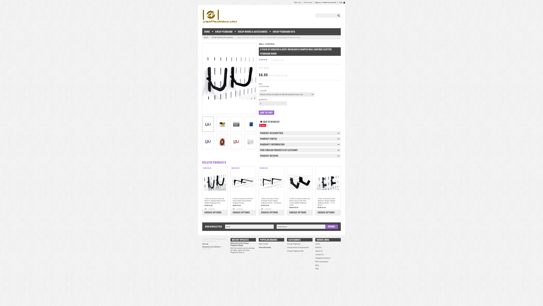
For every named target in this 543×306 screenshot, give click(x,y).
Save (264, 125)
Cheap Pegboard (224, 31)
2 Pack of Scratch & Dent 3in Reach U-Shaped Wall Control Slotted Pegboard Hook (214, 201)
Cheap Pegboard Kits (284, 31)
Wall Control (263, 244)
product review (277, 60)
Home (206, 37)
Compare (211, 209)
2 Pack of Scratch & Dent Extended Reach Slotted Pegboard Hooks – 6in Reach (271, 201)
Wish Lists (297, 2)
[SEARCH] (339, 15)
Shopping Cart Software (211, 247)
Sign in (317, 2)
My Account (308, 2)
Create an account (329, 2)
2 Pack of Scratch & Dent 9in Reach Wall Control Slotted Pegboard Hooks (243, 201)
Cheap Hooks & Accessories (253, 31)
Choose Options (213, 212)
